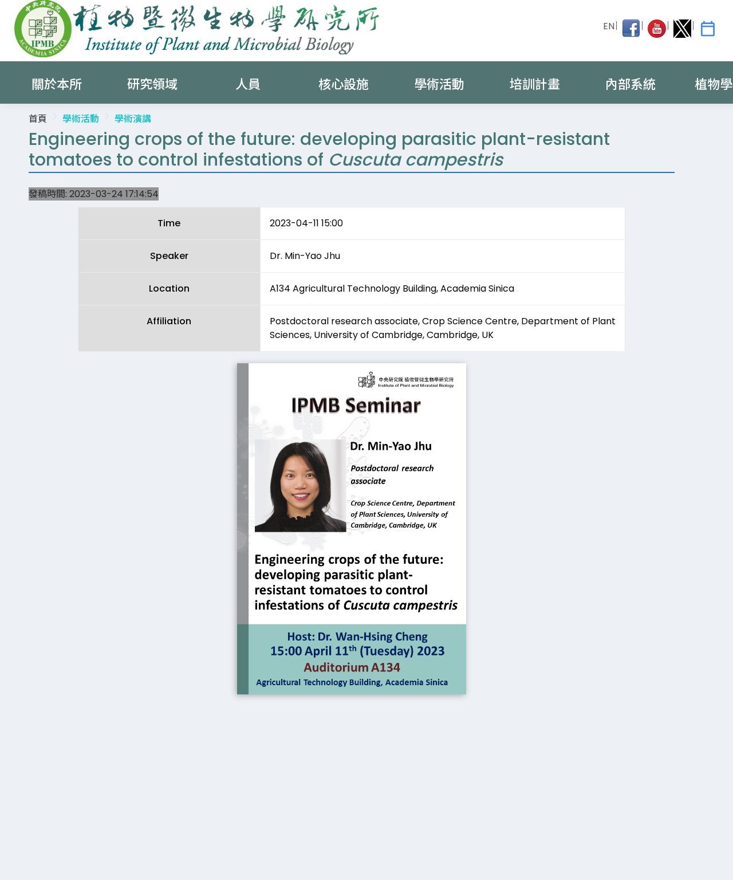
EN (608, 26)
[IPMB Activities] (708, 28)
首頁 (38, 118)
